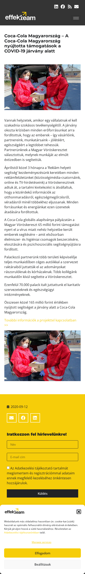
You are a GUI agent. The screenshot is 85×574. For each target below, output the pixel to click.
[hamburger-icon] (76, 18)
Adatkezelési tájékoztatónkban (21, 532)
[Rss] (69, 7)
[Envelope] (76, 7)
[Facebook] (63, 7)
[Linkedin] (56, 7)
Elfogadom (42, 553)
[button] (79, 512)
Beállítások (42, 564)
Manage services (41, 542)
